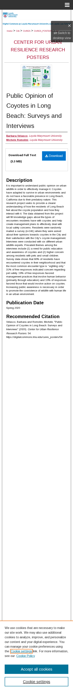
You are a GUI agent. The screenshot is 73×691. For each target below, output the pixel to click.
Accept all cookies (36, 669)
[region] (36, 656)
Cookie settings (21, 651)
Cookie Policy (25, 656)
